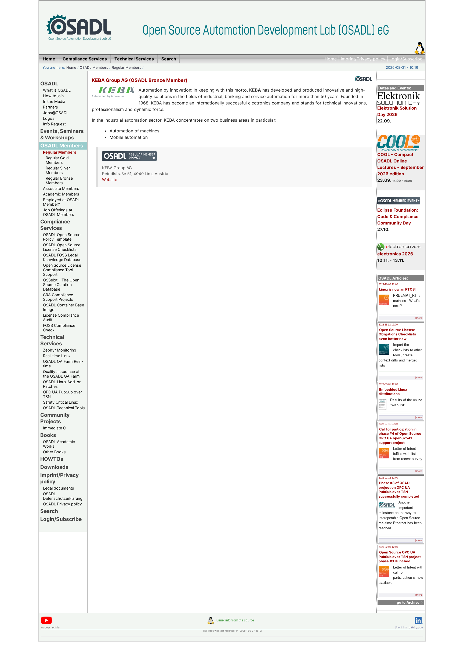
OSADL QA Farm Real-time (63, 363)
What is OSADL (57, 90)
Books (48, 435)
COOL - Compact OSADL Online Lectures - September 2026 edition (400, 164)
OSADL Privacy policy (62, 504)
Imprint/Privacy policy (363, 58)
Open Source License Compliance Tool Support (62, 270)
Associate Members (61, 188)
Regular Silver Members (58, 170)
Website (109, 179)
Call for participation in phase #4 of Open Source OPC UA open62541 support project (400, 436)
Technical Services (52, 340)
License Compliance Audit (61, 317)
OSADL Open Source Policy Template (61, 236)
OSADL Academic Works (59, 443)
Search (49, 511)
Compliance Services (55, 224)
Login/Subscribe (405, 58)
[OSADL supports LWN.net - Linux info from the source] (232, 622)
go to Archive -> (410, 602)
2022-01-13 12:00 (388, 477)
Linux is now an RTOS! (397, 289)
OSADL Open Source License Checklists (61, 247)
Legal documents (58, 488)
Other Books (54, 452)
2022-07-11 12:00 (388, 424)
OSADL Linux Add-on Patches (62, 384)
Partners (50, 107)
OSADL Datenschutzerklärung (62, 496)
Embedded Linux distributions (393, 392)
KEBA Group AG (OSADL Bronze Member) (139, 80)
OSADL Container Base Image (63, 307)
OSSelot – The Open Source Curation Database (61, 284)
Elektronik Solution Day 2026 (397, 111)
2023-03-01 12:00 (388, 384)
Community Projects (55, 418)
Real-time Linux (57, 355)
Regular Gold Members (57, 160)
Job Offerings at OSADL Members (58, 212)
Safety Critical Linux (60, 402)
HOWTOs (51, 459)
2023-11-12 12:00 (388, 324)
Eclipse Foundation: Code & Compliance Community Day (398, 216)
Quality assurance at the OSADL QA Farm (61, 373)
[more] (419, 318)
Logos (49, 118)
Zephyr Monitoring (59, 350)
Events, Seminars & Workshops (62, 134)
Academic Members (61, 194)
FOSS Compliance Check (59, 327)
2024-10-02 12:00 (388, 284)
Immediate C (54, 428)
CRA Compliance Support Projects (58, 297)
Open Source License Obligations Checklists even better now (397, 334)
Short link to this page (409, 627)
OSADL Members (94, 67)
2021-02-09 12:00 (388, 547)
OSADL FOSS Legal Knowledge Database (62, 257)
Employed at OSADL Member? (61, 202)
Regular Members (126, 67)
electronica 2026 (395, 253)
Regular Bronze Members (59, 180)
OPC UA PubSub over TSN (62, 394)
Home (331, 58)
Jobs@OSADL (55, 112)
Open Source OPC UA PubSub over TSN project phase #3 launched (400, 556)
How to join (53, 95)
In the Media (54, 101)
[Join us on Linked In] (419, 624)
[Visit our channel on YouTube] (46, 623)
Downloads (54, 467)
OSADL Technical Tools (64, 408)
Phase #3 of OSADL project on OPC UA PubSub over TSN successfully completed (399, 489)
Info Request (54, 124)
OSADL (49, 83)
